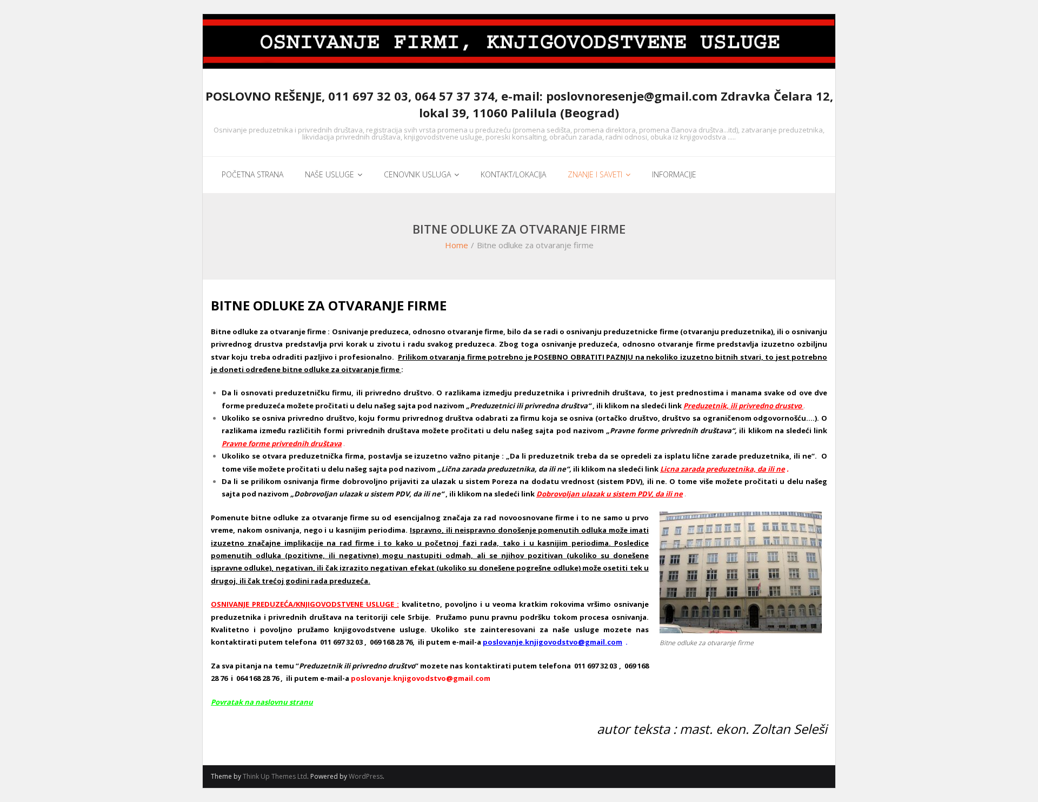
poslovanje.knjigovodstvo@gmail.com (552, 642)
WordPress (366, 776)
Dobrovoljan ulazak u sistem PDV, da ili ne (609, 494)
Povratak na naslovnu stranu (262, 702)
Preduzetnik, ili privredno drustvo (742, 405)
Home (456, 245)
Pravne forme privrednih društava (282, 443)
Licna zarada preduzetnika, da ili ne (722, 469)
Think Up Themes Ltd (275, 776)
